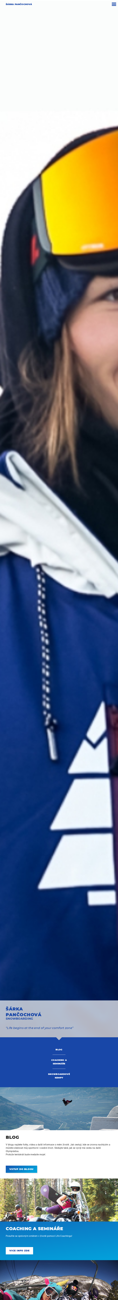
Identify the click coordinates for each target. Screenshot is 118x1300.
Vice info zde (19, 1250)
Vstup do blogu (21, 1169)
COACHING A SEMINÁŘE (59, 1062)
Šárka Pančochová (19, 4)
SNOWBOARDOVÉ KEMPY (59, 1076)
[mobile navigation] (114, 5)
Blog (59, 1049)
